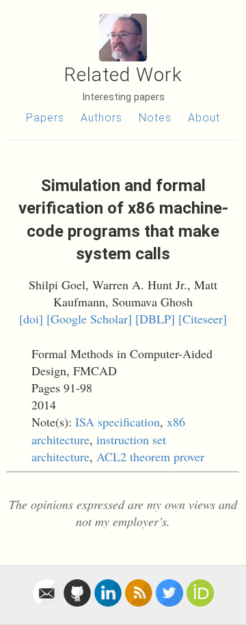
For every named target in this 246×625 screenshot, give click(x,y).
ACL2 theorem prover (150, 456)
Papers (45, 117)
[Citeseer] (202, 318)
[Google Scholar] (89, 318)
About (204, 117)
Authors (101, 117)
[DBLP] (155, 318)
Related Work (123, 74)
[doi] (31, 318)
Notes (155, 117)
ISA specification (117, 421)
